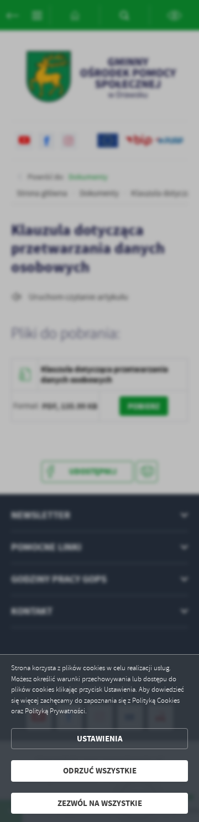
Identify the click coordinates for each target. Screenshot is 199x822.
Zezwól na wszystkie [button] (99, 803)
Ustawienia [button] (100, 738)
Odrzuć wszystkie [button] (100, 770)
